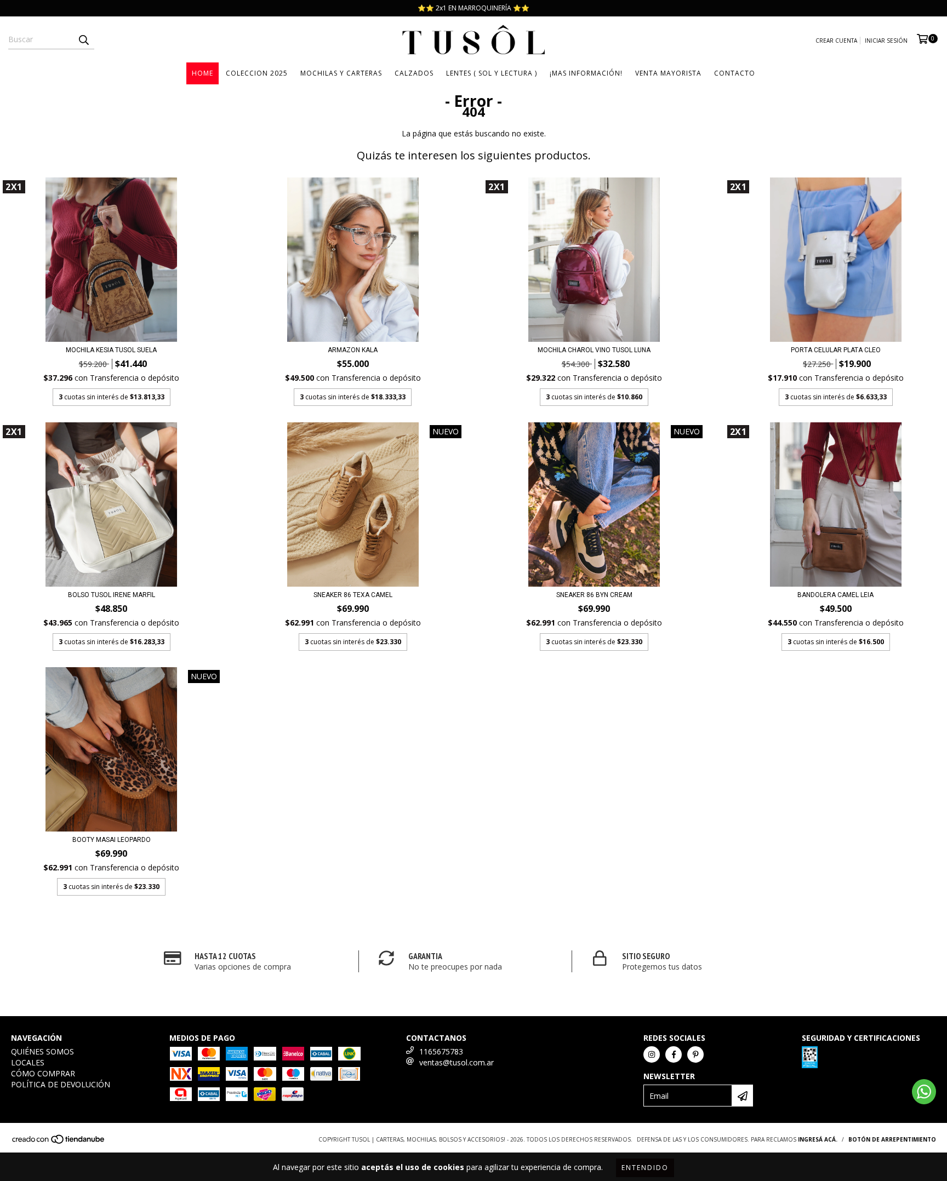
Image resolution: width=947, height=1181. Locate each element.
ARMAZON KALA (353, 350)
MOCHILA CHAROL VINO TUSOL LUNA (594, 350)
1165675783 (441, 1051)
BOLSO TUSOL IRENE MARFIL (111, 595)
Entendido (645, 1167)
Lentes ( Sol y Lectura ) (491, 73)
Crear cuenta (836, 40)
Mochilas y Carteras (341, 73)
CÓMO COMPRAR (43, 1073)
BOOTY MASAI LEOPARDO (111, 840)
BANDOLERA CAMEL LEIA (835, 595)
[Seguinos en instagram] (651, 1054)
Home (202, 73)
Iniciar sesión (886, 40)
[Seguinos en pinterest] (695, 1054)
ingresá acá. (817, 1139)
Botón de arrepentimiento (892, 1139)
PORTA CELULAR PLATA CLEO (836, 350)
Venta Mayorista (668, 73)
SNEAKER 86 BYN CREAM (594, 595)
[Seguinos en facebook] (673, 1054)
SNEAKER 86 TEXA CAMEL (352, 595)
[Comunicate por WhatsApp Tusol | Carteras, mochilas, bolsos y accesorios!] (924, 1091)
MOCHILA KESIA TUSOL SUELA (111, 350)
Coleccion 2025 (257, 73)
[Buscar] (83, 39)
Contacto (734, 73)
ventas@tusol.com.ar (456, 1062)
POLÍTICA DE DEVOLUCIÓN (60, 1084)
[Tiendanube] (59, 1142)
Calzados (414, 73)
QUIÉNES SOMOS (42, 1051)
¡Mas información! (586, 73)
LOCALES (27, 1062)
